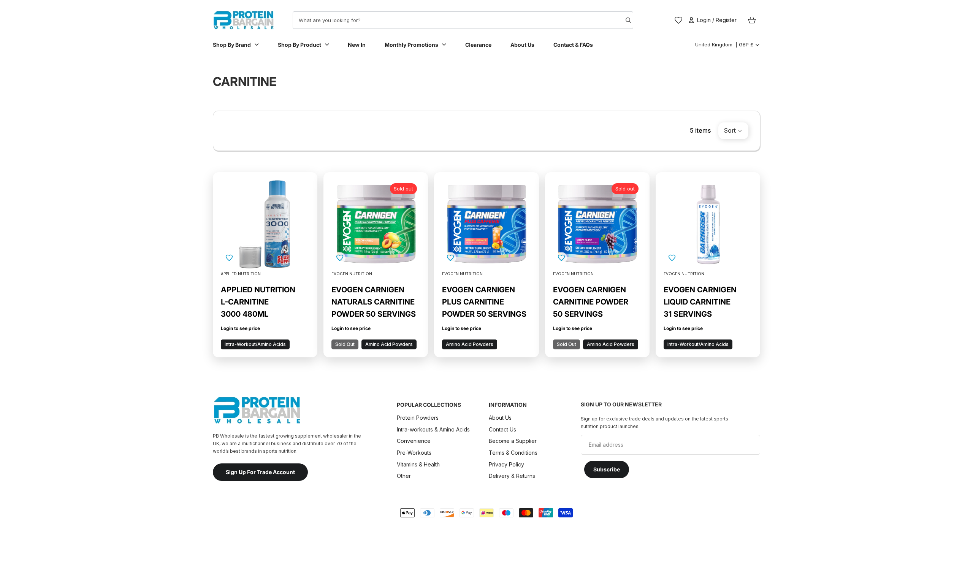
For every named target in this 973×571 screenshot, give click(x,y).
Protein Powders (418, 417)
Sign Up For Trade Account (260, 472)
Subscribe (606, 469)
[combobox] (449, 20)
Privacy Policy (506, 464)
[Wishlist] (678, 20)
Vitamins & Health (418, 464)
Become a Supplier (513, 441)
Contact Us (502, 429)
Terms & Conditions (513, 452)
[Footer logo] (256, 410)
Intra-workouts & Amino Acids (434, 429)
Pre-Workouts (414, 452)
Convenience (414, 441)
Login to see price (240, 328)
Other (404, 476)
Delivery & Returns (512, 476)
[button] (733, 130)
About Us (500, 417)
